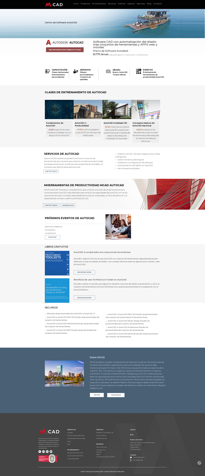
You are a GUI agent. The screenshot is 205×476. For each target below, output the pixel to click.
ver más (97, 395)
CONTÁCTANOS (51, 205)
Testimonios (116, 395)
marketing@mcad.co (139, 457)
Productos (85, 4)
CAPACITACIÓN (59, 70)
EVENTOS (148, 70)
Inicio (75, 4)
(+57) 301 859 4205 (137, 460)
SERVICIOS (85, 70)
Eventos (121, 4)
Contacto (157, 4)
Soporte (131, 4)
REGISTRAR (52, 237)
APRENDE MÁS (68, 205)
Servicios (112, 4)
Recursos (141, 4)
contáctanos (51, 171)
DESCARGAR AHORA (84, 272)
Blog (149, 4)
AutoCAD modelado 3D (115, 123)
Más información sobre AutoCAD (65, 50)
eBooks (116, 70)
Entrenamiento (99, 4)
